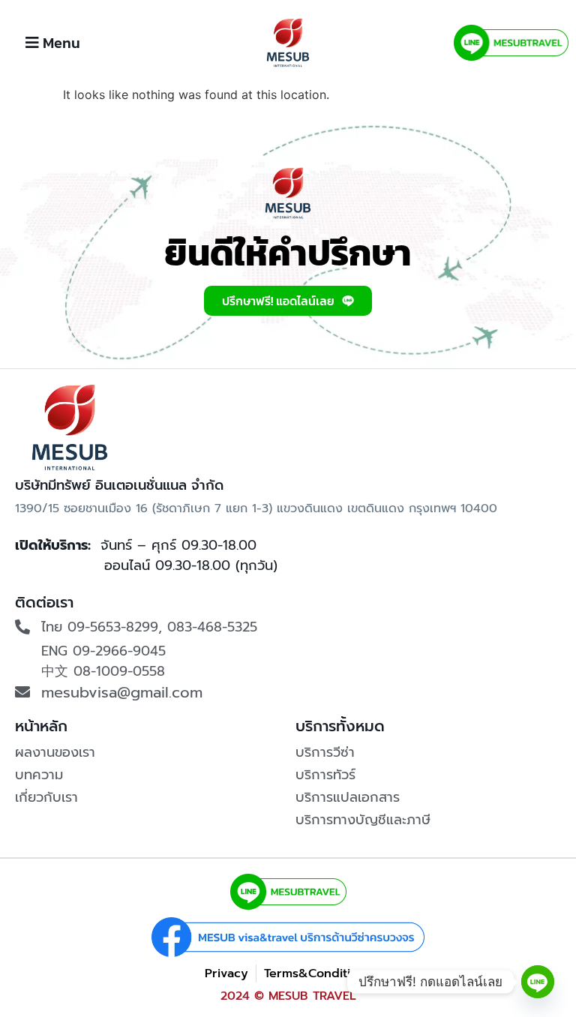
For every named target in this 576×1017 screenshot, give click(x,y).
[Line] (537, 981)
